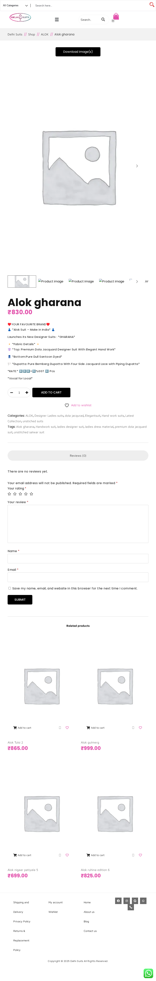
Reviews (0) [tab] (78, 455)
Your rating (17, 488)
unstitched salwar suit (29, 432)
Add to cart (51, 392)
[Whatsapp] (143, 901)
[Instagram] (126, 901)
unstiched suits (33, 421)
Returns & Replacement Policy (21, 940)
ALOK (29, 415)
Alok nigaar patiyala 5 (23, 869)
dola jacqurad (74, 415)
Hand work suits (113, 415)
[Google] (135, 901)
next (137, 166)
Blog (86, 921)
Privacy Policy (21, 921)
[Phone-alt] (131, 907)
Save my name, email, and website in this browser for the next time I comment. (75, 588)
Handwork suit (46, 426)
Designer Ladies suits (49, 415)
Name (13, 551)
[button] (57, 19)
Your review (18, 502)
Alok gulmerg (90, 742)
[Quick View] (60, 728)
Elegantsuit (92, 415)
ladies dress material (99, 426)
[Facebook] (118, 901)
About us (89, 911)
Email (13, 570)
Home (87, 902)
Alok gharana (25, 426)
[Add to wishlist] (67, 728)
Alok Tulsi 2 (15, 742)
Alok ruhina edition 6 (95, 869)
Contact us (90, 930)
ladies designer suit (70, 426)
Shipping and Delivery (21, 907)
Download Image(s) (78, 52)
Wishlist (53, 911)
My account (56, 902)
